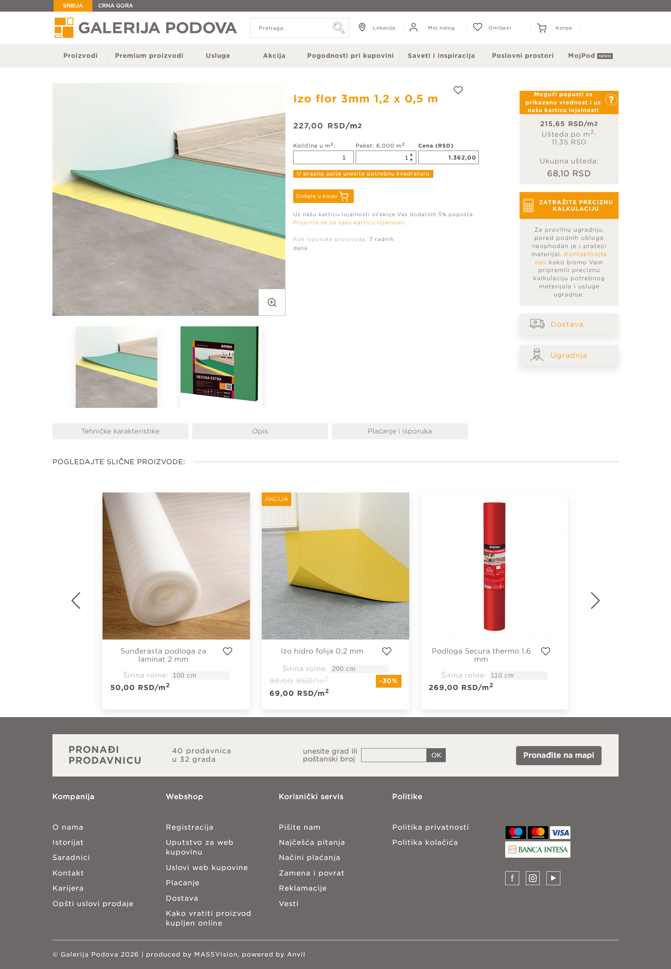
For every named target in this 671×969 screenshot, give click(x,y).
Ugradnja (569, 355)
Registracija (190, 827)
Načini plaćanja (310, 857)
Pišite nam (300, 827)
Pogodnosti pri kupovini (350, 55)
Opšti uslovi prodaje (93, 904)
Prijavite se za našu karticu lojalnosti (349, 222)
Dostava (567, 324)
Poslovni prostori (523, 55)
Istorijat (68, 842)
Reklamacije (303, 888)
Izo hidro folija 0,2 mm (322, 651)
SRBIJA (73, 6)
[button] (605, 600)
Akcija (274, 55)
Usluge (218, 55)
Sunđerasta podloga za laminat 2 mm (163, 655)
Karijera (68, 888)
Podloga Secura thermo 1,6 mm (481, 655)
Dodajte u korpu (316, 196)
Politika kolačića (425, 842)
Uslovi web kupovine (207, 867)
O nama (67, 827)
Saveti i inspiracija (441, 55)
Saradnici (71, 857)
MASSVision (216, 954)
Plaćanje (183, 883)
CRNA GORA (115, 6)
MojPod (581, 55)
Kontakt (68, 873)
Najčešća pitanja (312, 842)
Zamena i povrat (312, 873)
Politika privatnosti (430, 827)
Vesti (289, 904)
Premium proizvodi (149, 55)
